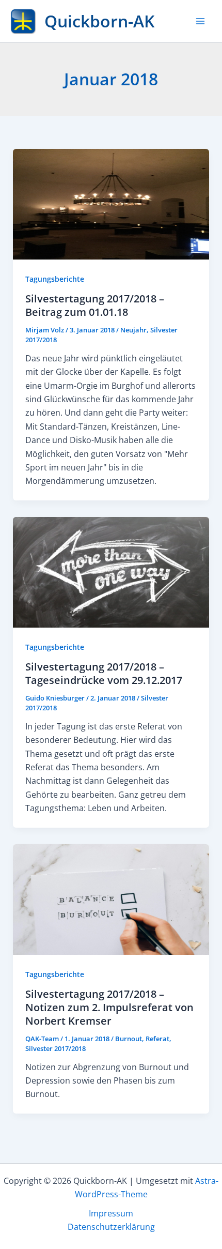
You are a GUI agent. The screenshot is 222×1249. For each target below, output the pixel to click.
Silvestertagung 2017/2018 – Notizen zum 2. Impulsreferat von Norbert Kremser (109, 1007)
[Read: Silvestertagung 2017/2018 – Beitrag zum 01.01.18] (111, 203)
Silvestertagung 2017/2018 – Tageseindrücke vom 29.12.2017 (103, 673)
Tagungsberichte (54, 279)
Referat (157, 1038)
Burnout (128, 1038)
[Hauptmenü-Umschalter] (200, 21)
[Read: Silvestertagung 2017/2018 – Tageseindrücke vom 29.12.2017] (111, 571)
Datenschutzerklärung (111, 1226)
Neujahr (133, 329)
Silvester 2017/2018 (55, 1048)
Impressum (111, 1213)
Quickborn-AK (99, 21)
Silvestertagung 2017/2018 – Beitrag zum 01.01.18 (94, 305)
